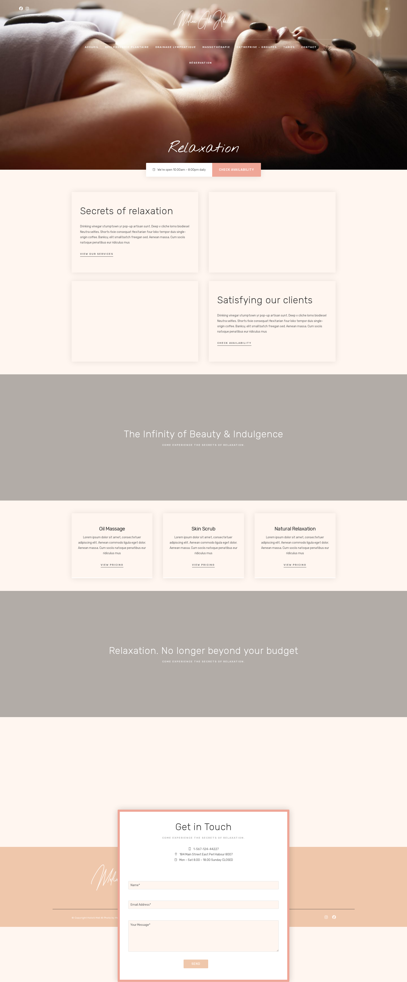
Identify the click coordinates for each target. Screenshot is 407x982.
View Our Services (96, 253)
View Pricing (112, 564)
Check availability (236, 170)
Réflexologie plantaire (127, 47)
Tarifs (289, 47)
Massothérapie (216, 47)
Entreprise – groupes (257, 47)
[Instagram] (27, 9)
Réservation (200, 62)
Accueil (92, 47)
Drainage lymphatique (175, 47)
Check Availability (234, 342)
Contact (309, 47)
